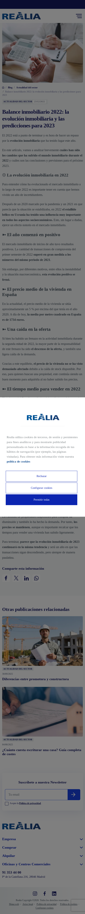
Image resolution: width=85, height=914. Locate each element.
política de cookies (18, 461)
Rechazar (42, 476)
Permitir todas (41, 499)
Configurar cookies (41, 487)
